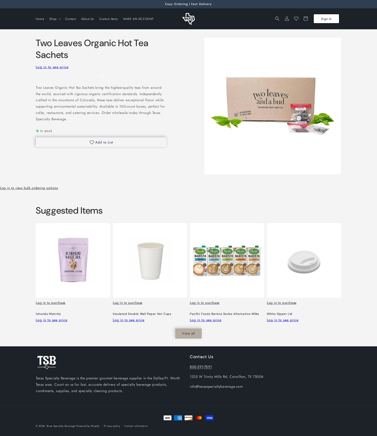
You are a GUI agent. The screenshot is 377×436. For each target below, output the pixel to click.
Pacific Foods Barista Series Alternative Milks (224, 314)
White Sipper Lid (279, 314)
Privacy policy (112, 425)
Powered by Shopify (87, 426)
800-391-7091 (201, 366)
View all (188, 333)
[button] (54, 18)
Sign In (326, 19)
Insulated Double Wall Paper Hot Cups (142, 314)
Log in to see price (52, 67)
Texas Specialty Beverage (60, 426)
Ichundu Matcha (48, 314)
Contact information (136, 425)
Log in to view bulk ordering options (29, 187)
